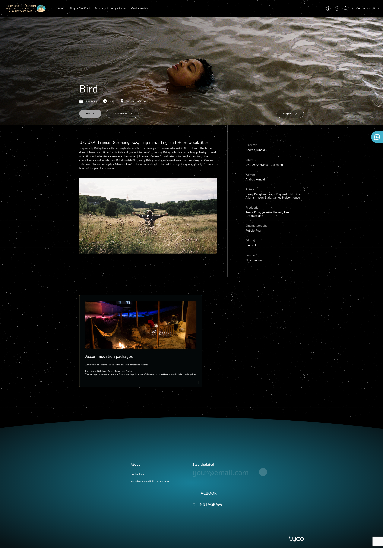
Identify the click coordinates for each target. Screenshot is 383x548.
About (135, 464)
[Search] (346, 8)
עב (337, 8)
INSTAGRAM (210, 504)
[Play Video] (148, 216)
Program (287, 113)
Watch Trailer (120, 113)
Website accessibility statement (150, 481)
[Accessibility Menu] (328, 8)
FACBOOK (208, 493)
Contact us (363, 8)
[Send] (263, 472)
